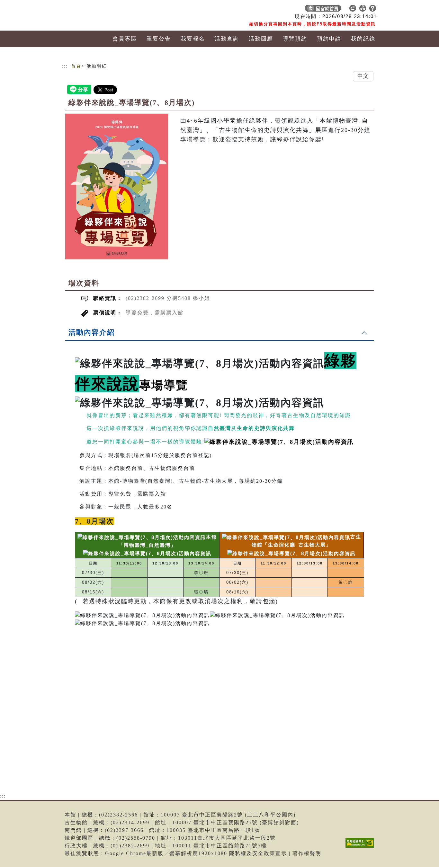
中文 (363, 76)
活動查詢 (227, 39)
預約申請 (329, 39)
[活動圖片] (116, 186)
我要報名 (193, 39)
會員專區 (124, 39)
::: (65, 66)
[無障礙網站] (361, 847)
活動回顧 (261, 39)
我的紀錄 (363, 39)
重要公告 (159, 39)
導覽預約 (295, 39)
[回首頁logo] (107, 9)
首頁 (76, 66)
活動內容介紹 (91, 332)
